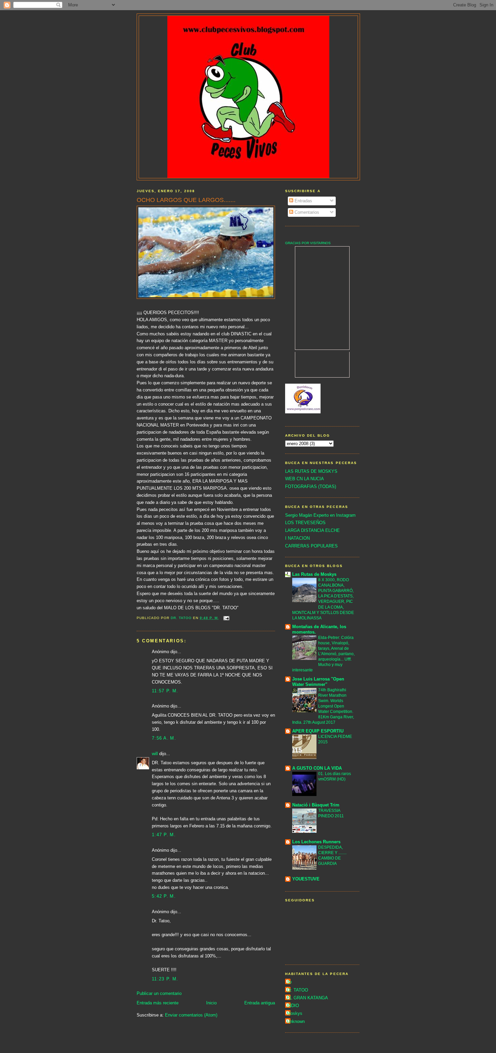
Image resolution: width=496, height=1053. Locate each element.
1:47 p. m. (164, 834)
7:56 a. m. (164, 738)
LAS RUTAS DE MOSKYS (311, 471)
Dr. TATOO (297, 990)
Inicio (211, 1002)
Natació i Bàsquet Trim (315, 804)
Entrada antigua (259, 1002)
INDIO (293, 1005)
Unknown (296, 1021)
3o (289, 981)
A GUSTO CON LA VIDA (317, 768)
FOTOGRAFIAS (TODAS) (310, 486)
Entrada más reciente (157, 1002)
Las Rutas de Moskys (314, 574)
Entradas (302, 200)
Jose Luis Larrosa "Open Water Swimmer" (318, 681)
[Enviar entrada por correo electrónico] (226, 618)
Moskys (294, 1013)
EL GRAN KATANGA (307, 997)
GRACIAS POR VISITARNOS (308, 243)
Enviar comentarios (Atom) (191, 1015)
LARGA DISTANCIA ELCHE (312, 530)
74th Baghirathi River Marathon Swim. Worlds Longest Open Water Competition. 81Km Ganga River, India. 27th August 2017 (323, 706)
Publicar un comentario (159, 993)
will (155, 753)
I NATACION (297, 538)
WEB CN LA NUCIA (304, 478)
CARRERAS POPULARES (311, 545)
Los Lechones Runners (316, 841)
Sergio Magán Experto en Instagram (320, 515)
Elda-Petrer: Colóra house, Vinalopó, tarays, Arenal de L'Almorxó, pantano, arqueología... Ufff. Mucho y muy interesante (323, 653)
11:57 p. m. (165, 690)
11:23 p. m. (165, 978)
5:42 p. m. (164, 896)
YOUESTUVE (306, 878)
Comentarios (306, 212)
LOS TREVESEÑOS (305, 522)
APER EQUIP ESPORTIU (317, 731)
